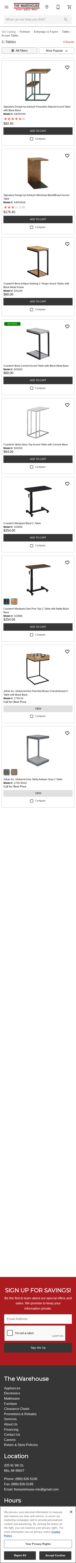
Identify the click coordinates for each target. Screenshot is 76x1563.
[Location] (47, 7)
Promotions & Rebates (20, 1414)
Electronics (12, 1393)
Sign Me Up (38, 1347)
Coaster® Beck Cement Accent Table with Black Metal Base (36, 365)
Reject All (20, 1555)
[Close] (71, 1511)
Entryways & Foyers (46, 31)
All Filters (22, 50)
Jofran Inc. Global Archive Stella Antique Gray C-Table (32, 779)
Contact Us (12, 1434)
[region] (38, 1534)
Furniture (25, 31)
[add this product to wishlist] (67, 67)
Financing (11, 1429)
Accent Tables (10, 35)
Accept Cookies (55, 1555)
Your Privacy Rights (38, 1543)
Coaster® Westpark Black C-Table (22, 523)
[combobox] (57, 50)
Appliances (12, 1388)
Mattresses (12, 1398)
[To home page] (27, 7)
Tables (66, 31)
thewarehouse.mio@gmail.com (36, 1489)
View (38, 708)
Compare (40, 138)
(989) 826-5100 (26, 1479)
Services (10, 1419)
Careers (10, 1440)
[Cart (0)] (69, 7)
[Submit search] (65, 19)
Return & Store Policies (21, 1445)
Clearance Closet (16, 1409)
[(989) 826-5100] (58, 7)
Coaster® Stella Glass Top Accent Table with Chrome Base (35, 444)
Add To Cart (38, 131)
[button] (6, 7)
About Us (10, 1424)
